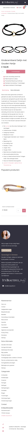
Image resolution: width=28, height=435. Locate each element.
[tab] (5, 90)
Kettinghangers (5, 388)
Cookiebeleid (4, 327)
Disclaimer (4, 335)
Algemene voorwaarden (7, 330)
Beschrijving (5, 90)
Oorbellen (4, 390)
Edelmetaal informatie (7, 350)
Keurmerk (4, 325)
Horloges (3, 382)
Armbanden (8, 11)
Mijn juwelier (4, 352)
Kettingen (3, 385)
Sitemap (3, 337)
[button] (25, 29)
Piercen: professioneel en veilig (9, 360)
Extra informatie (15, 90)
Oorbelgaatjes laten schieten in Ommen (11, 357)
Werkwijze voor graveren (7, 365)
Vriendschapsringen (6, 401)
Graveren (3, 380)
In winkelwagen (16, 71)
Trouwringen (4, 395)
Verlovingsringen (5, 398)
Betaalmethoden (5, 312)
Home (2, 11)
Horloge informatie (6, 347)
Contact (3, 307)
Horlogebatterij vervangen (8, 363)
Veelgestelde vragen (6, 309)
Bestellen (3, 314)
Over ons (3, 304)
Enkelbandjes (4, 377)
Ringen (3, 393)
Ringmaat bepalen (6, 355)
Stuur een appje (6, 250)
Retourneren (4, 319)
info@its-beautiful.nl (6, 415)
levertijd (7, 126)
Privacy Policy (4, 332)
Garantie (3, 322)
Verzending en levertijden (8, 317)
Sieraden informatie (6, 344)
